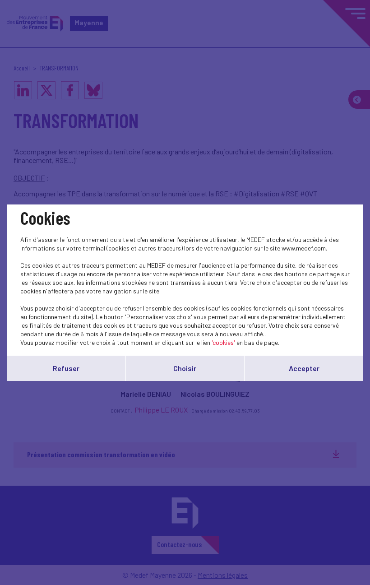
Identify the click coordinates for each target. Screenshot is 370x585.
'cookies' (223, 342)
